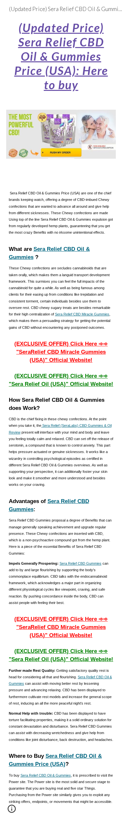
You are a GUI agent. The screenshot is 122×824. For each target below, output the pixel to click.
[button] (12, 811)
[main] (61, 56)
